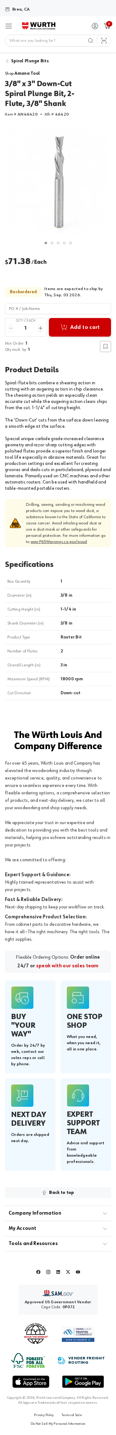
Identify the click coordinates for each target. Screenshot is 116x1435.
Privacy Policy (44, 1415)
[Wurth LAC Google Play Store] (83, 1381)
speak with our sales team (67, 966)
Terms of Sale (72, 1415)
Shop (22, 73)
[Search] (90, 40)
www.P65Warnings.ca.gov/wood (59, 542)
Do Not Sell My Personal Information (58, 1424)
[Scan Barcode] (104, 40)
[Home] (38, 26)
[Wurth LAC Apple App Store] (30, 1381)
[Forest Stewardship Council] (28, 1360)
